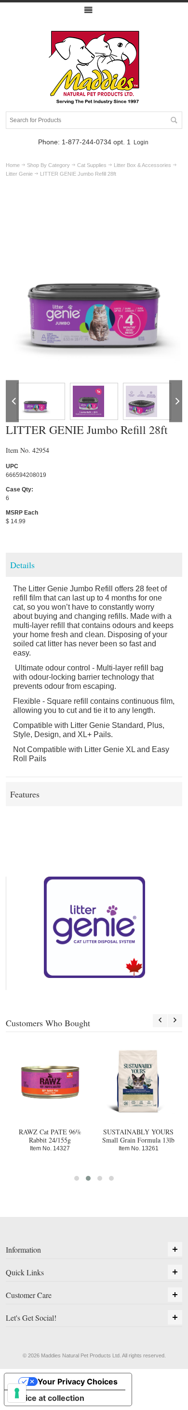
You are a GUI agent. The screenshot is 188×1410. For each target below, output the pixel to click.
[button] (76, 1178)
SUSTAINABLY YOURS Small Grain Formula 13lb (138, 1136)
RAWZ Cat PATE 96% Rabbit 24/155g (50, 1136)
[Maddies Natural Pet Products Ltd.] (94, 68)
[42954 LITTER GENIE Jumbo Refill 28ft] (41, 401)
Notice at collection (48, 1398)
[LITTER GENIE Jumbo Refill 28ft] (94, 201)
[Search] (173, 120)
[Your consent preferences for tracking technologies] (17, 1393)
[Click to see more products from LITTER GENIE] (94, 927)
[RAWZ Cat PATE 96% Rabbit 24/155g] (50, 1081)
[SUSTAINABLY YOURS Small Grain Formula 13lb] (138, 1081)
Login (141, 142)
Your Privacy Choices (78, 1381)
